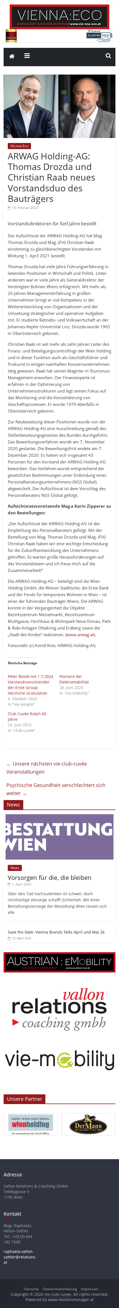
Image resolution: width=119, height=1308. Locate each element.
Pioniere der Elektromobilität (74, 679)
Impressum (89, 1289)
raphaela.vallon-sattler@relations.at (20, 1257)
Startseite (31, 1289)
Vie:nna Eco (19, 146)
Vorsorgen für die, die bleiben (50, 877)
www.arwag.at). (81, 634)
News (15, 867)
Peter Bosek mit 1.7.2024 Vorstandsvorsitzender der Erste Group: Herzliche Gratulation (30, 685)
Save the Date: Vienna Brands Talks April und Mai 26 (56, 932)
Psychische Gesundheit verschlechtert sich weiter (55, 789)
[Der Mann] (88, 1113)
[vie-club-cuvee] (59, 8)
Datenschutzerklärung (60, 1289)
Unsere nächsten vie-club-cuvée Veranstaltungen (46, 767)
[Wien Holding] (31, 1113)
